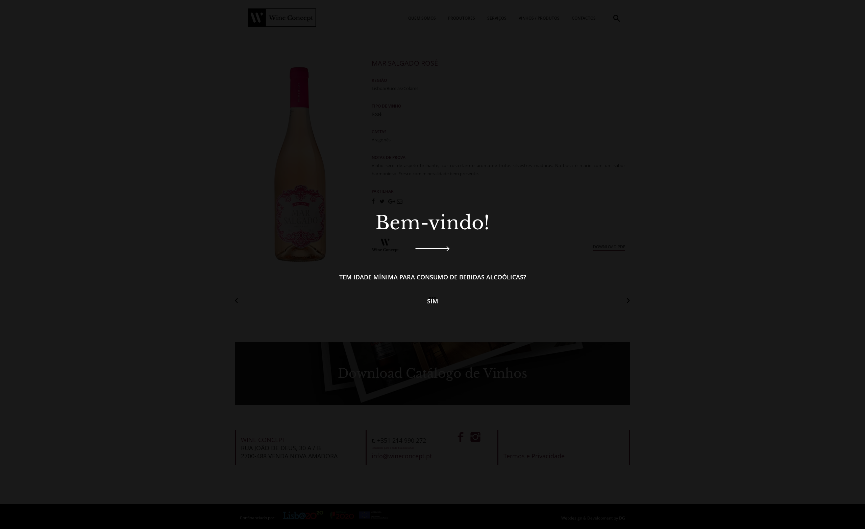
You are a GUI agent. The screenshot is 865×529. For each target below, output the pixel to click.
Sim (432, 301)
